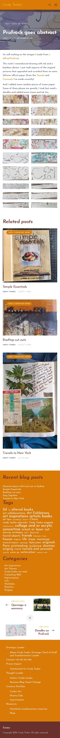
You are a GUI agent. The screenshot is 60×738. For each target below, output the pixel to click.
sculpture (35, 546)
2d (5, 510)
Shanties (9, 587)
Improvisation (11, 578)
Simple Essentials (15, 287)
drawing (7, 533)
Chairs (34, 519)
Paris (6, 546)
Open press (35, 543)
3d (9, 510)
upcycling (6, 552)
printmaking (19, 546)
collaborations (8, 526)
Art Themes (10, 568)
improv (17, 539)
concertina (11, 529)
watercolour (28, 552)
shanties (49, 546)
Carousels (8, 79)
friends (27, 536)
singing (8, 549)
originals (48, 543)
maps (31, 539)
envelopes (17, 533)
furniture (37, 536)
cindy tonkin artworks (15, 523)
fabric (26, 533)
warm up (14, 552)
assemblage (16, 519)
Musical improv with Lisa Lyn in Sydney (23, 486)
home (44, 536)
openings (23, 543)
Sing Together (10, 495)
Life (6, 581)
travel (18, 549)
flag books (34, 533)
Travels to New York (17, 453)
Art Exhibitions (38, 513)
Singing (8, 590)
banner (25, 519)
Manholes (9, 584)
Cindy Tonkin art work (16, 24)
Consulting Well (12, 575)
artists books (41, 516)
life (24, 539)
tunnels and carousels (37, 549)
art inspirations (15, 516)
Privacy (6, 727)
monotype (43, 539)
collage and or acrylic (33, 526)
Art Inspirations (12, 565)
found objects (11, 536)
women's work (42, 552)
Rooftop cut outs (14, 340)
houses (7, 539)
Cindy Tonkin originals (41, 523)
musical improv (10, 543)
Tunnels (40, 75)
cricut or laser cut (35, 530)
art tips (7, 520)
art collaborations (14, 513)
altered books (22, 510)
